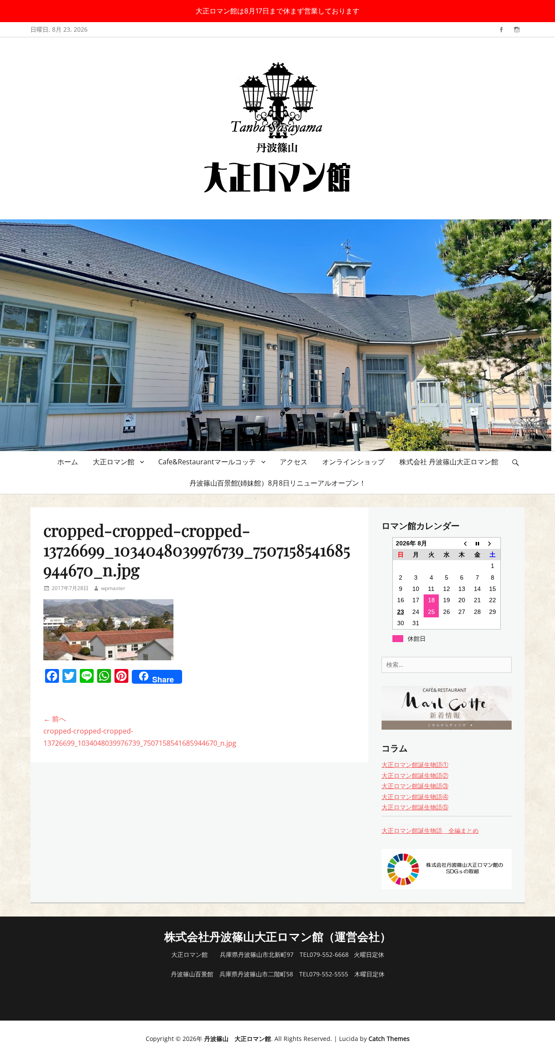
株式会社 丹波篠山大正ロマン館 (448, 462)
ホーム (67, 462)
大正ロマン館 (113, 462)
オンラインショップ (353, 462)
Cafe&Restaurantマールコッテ (207, 462)
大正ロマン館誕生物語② (415, 775)
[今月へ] (477, 543)
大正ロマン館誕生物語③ (415, 786)
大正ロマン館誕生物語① (415, 764)
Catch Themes (389, 1038)
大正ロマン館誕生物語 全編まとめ (430, 830)
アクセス (293, 462)
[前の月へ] (462, 543)
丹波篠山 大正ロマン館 (237, 1038)
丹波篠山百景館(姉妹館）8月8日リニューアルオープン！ (277, 483)
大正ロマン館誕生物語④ (415, 797)
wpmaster (113, 588)
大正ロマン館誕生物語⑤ (415, 807)
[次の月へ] (492, 543)
